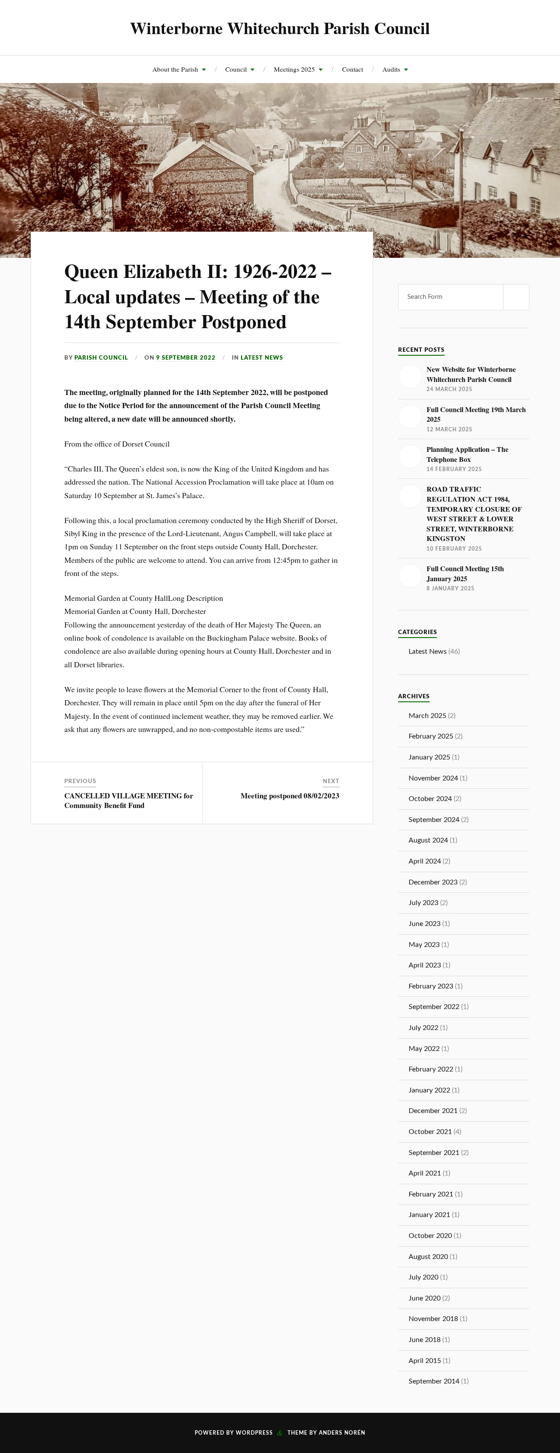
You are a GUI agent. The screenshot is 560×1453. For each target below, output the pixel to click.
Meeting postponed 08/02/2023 (290, 795)
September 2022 (434, 1006)
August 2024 (428, 840)
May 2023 (424, 944)
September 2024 (434, 819)
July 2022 (423, 1027)
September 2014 (434, 1381)
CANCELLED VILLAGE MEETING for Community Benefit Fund (128, 800)
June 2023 (425, 923)
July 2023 (423, 902)
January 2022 (429, 1090)
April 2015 (425, 1360)
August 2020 (428, 1256)
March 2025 (427, 715)
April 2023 (425, 965)
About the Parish (175, 69)
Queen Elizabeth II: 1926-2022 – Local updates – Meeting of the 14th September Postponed (197, 296)
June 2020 (425, 1298)
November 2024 (433, 778)
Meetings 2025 (294, 69)
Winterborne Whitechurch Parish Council (280, 27)
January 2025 (429, 757)
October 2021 (430, 1131)
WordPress (254, 1433)
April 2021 (425, 1173)
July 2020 (423, 1277)
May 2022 (424, 1048)
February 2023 (431, 986)
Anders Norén (342, 1433)
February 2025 (431, 736)
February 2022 (431, 1069)
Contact (352, 69)
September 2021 (434, 1152)
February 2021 (431, 1194)
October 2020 (430, 1235)
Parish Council (101, 358)
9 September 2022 (186, 358)
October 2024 (430, 798)
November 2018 (433, 1318)
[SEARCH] (516, 297)
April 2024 (425, 861)
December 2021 (433, 1110)
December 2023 (433, 882)
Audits (391, 69)
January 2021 (429, 1214)
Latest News (262, 358)
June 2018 (425, 1339)
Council (236, 69)
